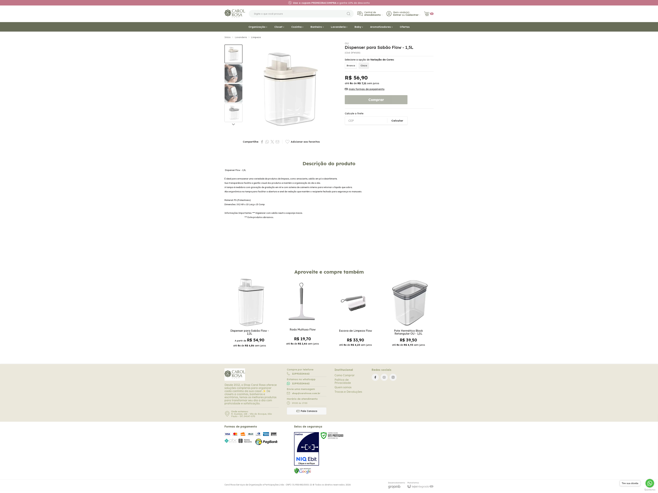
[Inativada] (306, 449)
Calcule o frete (354, 113)
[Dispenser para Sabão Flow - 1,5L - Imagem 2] (233, 73)
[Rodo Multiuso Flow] (302, 313)
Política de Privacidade (342, 381)
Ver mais (249, 330)
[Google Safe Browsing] (302, 470)
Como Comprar (344, 375)
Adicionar (309, 330)
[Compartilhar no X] (272, 141)
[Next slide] (233, 124)
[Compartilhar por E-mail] (277, 141)
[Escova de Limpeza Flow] (355, 313)
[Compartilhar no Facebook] (262, 141)
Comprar (376, 100)
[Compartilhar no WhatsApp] (267, 141)
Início (227, 37)
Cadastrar (411, 15)
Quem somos (342, 387)
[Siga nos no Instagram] (393, 377)
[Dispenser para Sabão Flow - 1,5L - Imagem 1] (233, 54)
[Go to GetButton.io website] (649, 490)
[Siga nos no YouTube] (384, 377)
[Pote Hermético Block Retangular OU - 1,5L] (408, 313)
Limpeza (256, 37)
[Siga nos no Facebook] (375, 377)
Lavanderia (241, 37)
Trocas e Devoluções (348, 391)
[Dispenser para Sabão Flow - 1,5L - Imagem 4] (233, 113)
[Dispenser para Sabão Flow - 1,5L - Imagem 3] (233, 93)
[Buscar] (348, 13)
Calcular (397, 120)
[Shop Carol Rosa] (234, 14)
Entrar (397, 15)
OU (347, 43)
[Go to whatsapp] (649, 483)
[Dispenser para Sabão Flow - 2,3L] (250, 313)
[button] (233, 54)
